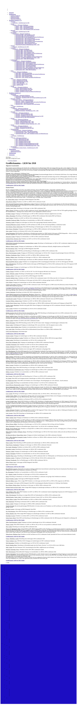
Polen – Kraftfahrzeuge (18, 106)
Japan (12, 78)
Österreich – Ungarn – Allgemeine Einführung (23, 99)
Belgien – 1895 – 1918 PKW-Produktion (24, 26)
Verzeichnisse (6, 699)
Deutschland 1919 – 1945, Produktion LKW (25, 40)
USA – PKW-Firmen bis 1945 (22, 140)
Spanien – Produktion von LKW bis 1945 (25, 128)
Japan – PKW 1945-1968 (18, 82)
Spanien (12, 124)
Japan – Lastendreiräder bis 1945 (20, 84)
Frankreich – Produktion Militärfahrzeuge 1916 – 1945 (28, 57)
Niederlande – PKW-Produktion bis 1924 (25, 96)
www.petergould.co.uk (11, 183)
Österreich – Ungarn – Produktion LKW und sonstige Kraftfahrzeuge (31, 102)
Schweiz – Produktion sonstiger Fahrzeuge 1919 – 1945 (28, 123)
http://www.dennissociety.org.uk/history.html (28, 318)
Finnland (13, 45)
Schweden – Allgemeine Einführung (21, 112)
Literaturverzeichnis (15, 150)
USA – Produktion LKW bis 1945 (23, 142)
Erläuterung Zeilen (15, 16)
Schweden (13, 111)
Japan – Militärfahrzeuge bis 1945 (20, 81)
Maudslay (8, 419)
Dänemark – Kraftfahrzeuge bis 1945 (21, 31)
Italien (12, 70)
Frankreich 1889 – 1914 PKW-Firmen (24, 50)
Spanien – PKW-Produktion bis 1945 (24, 127)
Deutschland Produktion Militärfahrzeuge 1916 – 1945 (27, 44)
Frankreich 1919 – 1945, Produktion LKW (25, 55)
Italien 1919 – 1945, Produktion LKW (24, 76)
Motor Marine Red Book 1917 (34, 289)
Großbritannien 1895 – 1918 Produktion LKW (26, 63)
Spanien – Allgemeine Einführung (20, 126)
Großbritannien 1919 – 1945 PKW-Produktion (26, 65)
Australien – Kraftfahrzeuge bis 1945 (21, 22)
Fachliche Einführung (15, 15)
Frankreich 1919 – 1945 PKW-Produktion (25, 54)
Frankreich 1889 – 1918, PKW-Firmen (24, 51)
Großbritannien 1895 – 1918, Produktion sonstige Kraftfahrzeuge (30, 64)
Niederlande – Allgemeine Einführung (21, 95)
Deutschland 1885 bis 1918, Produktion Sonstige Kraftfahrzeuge (30, 37)
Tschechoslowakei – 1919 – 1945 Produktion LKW (27, 132)
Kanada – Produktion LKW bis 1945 (24, 90)
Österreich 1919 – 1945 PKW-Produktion (25, 103)
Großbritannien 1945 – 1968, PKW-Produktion (26, 69)
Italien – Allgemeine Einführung (20, 72)
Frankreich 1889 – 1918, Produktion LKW (25, 52)
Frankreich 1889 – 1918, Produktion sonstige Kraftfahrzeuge (29, 53)
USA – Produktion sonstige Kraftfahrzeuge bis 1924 (27, 143)
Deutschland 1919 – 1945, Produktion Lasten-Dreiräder (28, 39)
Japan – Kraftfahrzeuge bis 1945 (20, 80)
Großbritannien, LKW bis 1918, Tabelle (15, 185)
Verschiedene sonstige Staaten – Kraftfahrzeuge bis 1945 (25, 147)
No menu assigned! (12, 160)
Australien (13, 21)
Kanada (12, 86)
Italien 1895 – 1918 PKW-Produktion (24, 73)
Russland (13, 107)
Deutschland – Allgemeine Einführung (21, 33)
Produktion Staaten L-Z (8, 643)
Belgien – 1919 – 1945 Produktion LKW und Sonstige (27, 29)
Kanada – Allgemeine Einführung (20, 87)
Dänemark (13, 30)
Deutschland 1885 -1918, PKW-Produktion (25, 36)
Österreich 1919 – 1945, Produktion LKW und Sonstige (28, 104)
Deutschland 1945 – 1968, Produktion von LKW (26, 43)
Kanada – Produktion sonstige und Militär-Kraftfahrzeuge (28, 91)
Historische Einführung (16, 19)
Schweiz (12, 118)
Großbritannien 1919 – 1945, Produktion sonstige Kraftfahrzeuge (30, 67)
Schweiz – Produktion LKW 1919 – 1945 (25, 122)
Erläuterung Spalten (15, 17)
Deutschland (13, 32)
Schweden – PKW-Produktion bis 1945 (24, 114)
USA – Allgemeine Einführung (20, 138)
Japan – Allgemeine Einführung (20, 79)
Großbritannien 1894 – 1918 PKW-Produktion (26, 62)
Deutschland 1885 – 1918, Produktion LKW (25, 34)
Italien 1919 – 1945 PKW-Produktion (24, 75)
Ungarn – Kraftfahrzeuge (18, 135)
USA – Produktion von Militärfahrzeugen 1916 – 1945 (27, 145)
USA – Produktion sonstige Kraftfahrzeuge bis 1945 (27, 144)
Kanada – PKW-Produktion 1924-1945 (24, 89)
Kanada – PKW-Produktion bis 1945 (24, 88)
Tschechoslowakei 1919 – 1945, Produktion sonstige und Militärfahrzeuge (32, 133)
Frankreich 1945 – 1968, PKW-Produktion (25, 58)
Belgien (12, 24)
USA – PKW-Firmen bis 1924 (22, 139)
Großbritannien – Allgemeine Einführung (22, 61)
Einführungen (6, 566)
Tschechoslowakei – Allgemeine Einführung (22, 130)
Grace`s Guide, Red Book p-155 (13, 353)
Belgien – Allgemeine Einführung (20, 25)
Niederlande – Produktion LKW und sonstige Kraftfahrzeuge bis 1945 (31, 97)
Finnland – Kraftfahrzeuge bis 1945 (21, 46)
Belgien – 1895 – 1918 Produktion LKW (24, 27)
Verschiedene (13, 146)
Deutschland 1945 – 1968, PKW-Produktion (25, 42)
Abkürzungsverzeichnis (16, 151)
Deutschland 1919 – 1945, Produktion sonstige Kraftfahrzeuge (29, 41)
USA (12, 136)
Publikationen (6, 702)
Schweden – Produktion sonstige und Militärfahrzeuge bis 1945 (29, 116)
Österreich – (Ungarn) (15, 98)
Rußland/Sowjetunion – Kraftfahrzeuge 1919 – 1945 (27, 110)
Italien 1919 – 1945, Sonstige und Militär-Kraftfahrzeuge (28, 77)
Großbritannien (14, 60)
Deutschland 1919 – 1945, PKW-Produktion (25, 38)
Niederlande (13, 94)
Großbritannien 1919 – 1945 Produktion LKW (26, 66)
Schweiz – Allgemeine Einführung (20, 119)
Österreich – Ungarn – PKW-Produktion (24, 100)
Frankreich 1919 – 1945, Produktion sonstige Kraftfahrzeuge (29, 56)
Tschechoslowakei (15, 129)
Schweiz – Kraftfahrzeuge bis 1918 (23, 120)
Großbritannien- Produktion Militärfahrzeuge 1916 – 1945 (28, 68)
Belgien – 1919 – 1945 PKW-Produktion (24, 28)
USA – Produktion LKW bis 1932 (23, 141)
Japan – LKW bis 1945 (18, 85)
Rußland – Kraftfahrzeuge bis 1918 (23, 109)
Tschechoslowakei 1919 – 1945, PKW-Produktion (26, 131)
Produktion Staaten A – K (15, 20)
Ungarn (12, 134)
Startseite (11, 12)
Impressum (12, 154)
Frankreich (13, 48)
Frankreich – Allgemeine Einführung (21, 49)
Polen (12, 105)
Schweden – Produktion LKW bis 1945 (24, 115)
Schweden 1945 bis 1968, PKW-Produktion (25, 117)
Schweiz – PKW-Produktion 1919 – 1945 (25, 121)
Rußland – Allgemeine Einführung (20, 108)
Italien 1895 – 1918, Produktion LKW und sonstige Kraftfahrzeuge (30, 74)
